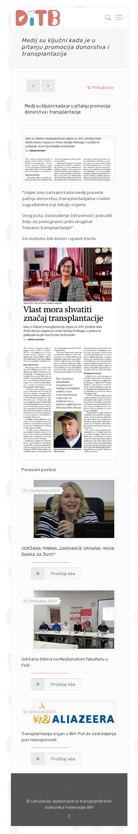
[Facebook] (69, 816)
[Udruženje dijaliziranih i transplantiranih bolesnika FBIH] (38, 18)
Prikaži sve (102, 87)
